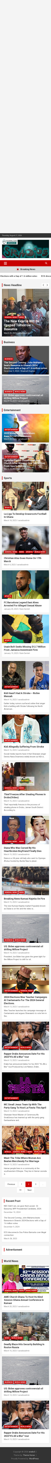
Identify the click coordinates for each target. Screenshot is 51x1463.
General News (11, 317)
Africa (8, 1152)
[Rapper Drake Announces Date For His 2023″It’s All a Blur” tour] (25, 1036)
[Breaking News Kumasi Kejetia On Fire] (25, 880)
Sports (8, 478)
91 (20, 1190)
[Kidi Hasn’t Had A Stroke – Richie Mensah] (25, 675)
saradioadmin (24, 333)
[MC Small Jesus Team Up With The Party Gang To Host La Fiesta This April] (25, 1086)
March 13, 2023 (10, 1007)
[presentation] (43, 285)
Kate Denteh (25, 609)
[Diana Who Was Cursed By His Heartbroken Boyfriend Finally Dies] (25, 830)
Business (9, 342)
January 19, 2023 (11, 653)
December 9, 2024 (11, 371)
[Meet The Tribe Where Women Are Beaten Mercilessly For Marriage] (25, 1140)
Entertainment (12, 410)
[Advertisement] (25, 116)
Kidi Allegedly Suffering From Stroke (24, 746)
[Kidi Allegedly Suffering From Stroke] (25, 728)
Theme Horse (29, 1455)
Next (30, 1190)
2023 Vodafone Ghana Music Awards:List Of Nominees (19, 435)
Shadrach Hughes (28, 371)
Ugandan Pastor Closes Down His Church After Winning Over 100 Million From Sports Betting (24, 463)
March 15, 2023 (10, 854)
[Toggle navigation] (5, 263)
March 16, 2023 (10, 700)
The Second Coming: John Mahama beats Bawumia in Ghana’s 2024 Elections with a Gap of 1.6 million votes (25, 365)
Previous (11, 1184)
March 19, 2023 (10, 469)
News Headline (13, 285)
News (21, 317)
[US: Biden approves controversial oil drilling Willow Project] (25, 928)
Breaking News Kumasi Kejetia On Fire (24, 898)
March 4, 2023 (10, 565)
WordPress (34, 1458)
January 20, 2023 (11, 609)
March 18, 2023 (10, 520)
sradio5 (32, 1452)
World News (20, 392)
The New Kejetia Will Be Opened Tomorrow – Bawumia (21, 325)
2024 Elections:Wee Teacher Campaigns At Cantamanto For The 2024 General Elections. (25, 1000)
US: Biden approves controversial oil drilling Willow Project (23, 397)
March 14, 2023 (10, 401)
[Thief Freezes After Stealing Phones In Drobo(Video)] (25, 776)
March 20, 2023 (10, 333)
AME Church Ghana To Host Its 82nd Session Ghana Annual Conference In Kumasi (24, 1299)
